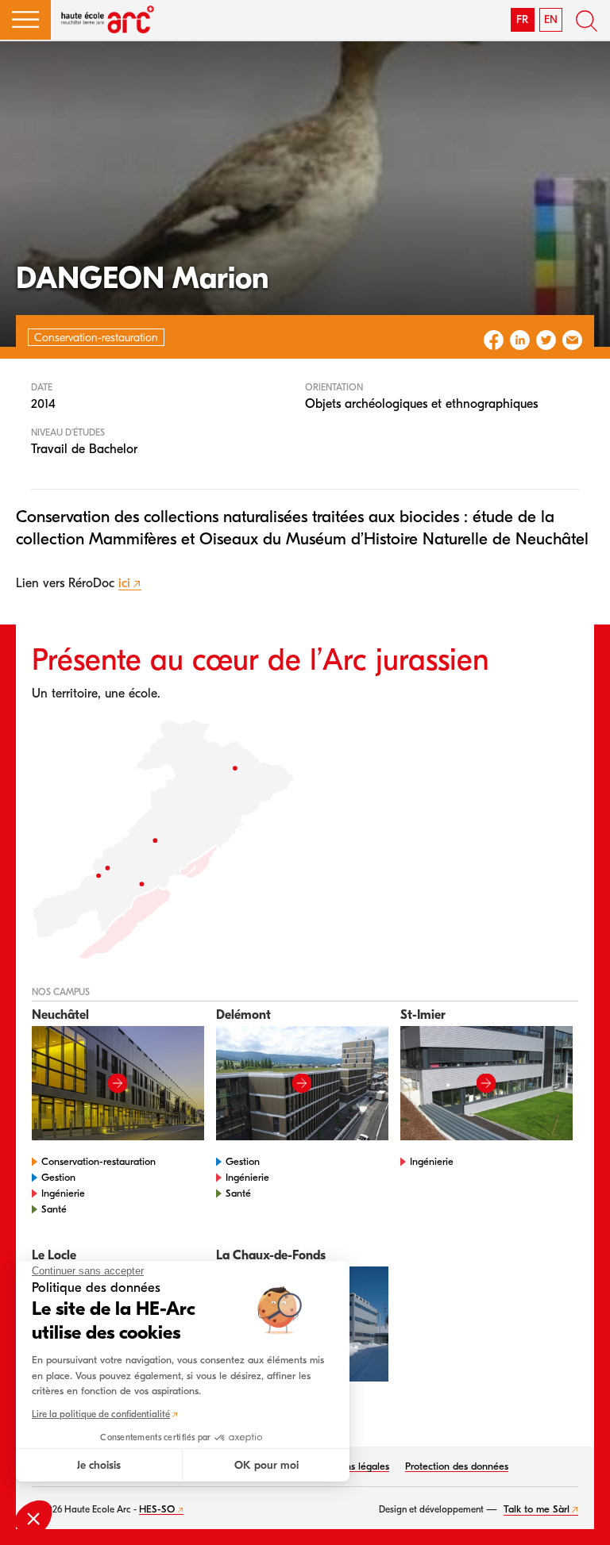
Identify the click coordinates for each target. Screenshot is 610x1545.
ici (124, 583)
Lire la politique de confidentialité (101, 1414)
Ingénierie (63, 1193)
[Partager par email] (572, 340)
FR (522, 19)
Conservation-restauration (98, 1161)
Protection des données (456, 1466)
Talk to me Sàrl (536, 1509)
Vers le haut (578, 1513)
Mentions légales (352, 1466)
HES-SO (157, 1509)
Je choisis (99, 1465)
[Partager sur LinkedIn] (520, 340)
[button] (25, 20)
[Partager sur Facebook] (494, 340)
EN (551, 19)
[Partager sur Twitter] (546, 340)
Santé (54, 1209)
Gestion (58, 1177)
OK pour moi (266, 1465)
